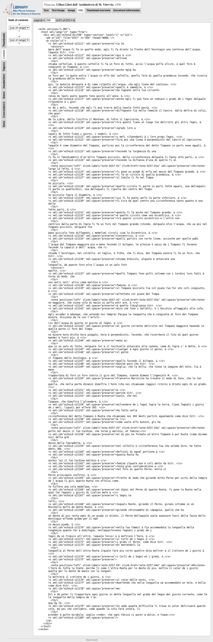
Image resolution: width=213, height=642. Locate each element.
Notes (3, 95)
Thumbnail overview (98, 10)
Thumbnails (3, 40)
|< (42, 20)
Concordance (3, 110)
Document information (126, 10)
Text (46, 10)
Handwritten (3, 81)
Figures (3, 66)
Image (71, 10)
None (3, 124)
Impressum (92, 640)
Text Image (58, 10)
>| (74, 20)
